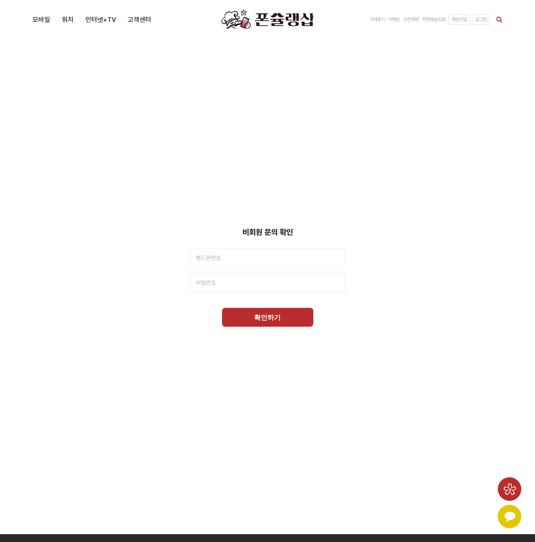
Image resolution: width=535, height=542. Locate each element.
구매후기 (377, 19)
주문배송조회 (433, 19)
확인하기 (267, 317)
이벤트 (394, 19)
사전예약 (411, 19)
